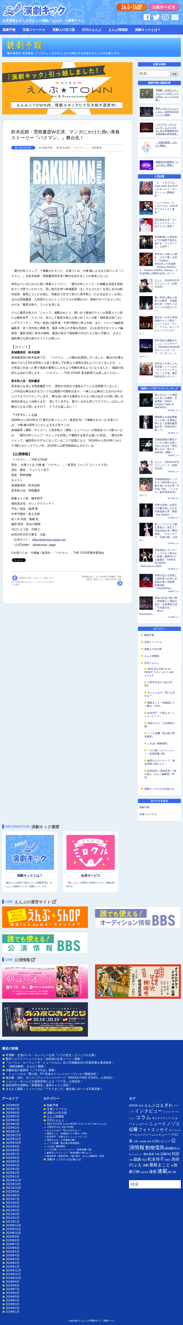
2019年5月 (12, 1296)
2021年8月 (12, 1195)
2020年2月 (12, 1262)
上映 (135, 1141)
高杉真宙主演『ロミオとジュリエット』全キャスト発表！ (166, 223)
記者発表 (144, 1172)
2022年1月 (12, 1176)
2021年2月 (12, 1217)
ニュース (157, 1123)
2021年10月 (13, 1187)
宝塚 (157, 1154)
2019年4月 (12, 1300)
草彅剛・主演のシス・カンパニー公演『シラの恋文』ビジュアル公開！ (51, 1055)
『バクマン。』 (81, 147)
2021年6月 (12, 1202)
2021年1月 (12, 1221)
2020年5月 (12, 1251)
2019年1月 (12, 1311)
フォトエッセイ (153, 1129)
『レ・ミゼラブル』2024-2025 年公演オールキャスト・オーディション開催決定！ (166, 189)
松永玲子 (156, 1159)
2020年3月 (12, 1259)
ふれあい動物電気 (157, 743)
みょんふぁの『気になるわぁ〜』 (64, 1130)
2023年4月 (12, 1120)
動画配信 (171, 1148)
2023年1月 (12, 1131)
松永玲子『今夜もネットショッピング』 (68, 1136)
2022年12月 (13, 1135)
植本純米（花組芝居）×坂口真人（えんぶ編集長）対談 (160, 774)
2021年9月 (12, 1191)
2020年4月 (12, 1255)
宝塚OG (165, 1154)
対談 (175, 1154)
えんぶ (149, 1105)
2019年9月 (12, 1281)
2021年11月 (13, 1184)
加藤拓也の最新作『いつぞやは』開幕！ (31, 1070)
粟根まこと (159, 1164)
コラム (143, 1117)
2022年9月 (12, 1146)
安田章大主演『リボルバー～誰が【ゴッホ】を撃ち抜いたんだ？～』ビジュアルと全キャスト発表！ (33, 581)
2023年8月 (12, 1105)
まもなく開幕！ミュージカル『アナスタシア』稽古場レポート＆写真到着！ (54, 1088)
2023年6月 (12, 1112)
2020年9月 (12, 1236)
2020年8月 (12, 1240)
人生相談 (142, 1141)
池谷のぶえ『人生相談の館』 (62, 1140)
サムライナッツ (161, 1118)
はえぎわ (164, 1105)
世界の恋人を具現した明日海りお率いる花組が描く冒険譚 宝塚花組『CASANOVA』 (166, 582)
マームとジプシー (139, 1134)
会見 (149, 1141)
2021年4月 (12, 1210)
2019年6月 (12, 1292)
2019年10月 (13, 1277)
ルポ (153, 1135)
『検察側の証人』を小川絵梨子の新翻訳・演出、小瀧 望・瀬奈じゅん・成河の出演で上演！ (101, 578)
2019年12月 (13, 1270)
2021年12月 (13, 1180)
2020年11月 (13, 1229)
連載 (162, 1171)
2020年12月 (13, 1225)
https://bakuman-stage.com (49, 539)
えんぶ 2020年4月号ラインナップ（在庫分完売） (167, 283)
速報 (153, 1171)
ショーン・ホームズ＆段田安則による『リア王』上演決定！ (44, 1081)
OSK (141, 1105)
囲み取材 (149, 1154)
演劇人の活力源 (63, 29)
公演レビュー (161, 1141)
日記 (144, 1159)
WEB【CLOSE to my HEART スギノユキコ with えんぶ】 (159, 672)
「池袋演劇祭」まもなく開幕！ (26, 1066)
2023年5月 (12, 1116)
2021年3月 (12, 1214)
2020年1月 (12, 1266)
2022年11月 (13, 1138)
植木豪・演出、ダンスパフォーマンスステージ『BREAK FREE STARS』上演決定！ (60, 1077)
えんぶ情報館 (118, 29)
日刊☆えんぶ (91, 29)
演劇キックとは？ (148, 29)
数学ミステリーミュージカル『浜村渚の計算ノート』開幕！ (167, 111)
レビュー (161, 1134)
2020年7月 (12, 1244)
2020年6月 (12, 1247)
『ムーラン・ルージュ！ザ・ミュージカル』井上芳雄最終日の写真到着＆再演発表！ (60, 1062)
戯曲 (137, 1159)
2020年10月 (13, 1232)
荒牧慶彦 (97, 147)
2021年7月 (12, 1199)
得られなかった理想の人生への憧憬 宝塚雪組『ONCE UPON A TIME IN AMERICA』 (166, 401)
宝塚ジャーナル (34, 29)
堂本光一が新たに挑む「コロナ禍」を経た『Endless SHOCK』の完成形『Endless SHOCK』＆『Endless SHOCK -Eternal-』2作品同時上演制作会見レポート (158, 264)
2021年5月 (12, 1206)
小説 (131, 1160)
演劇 (146, 1165)
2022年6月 (12, 1157)
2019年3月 (12, 1304)
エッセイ (167, 1112)
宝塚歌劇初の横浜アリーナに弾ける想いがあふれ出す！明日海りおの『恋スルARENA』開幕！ (166, 446)
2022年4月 (12, 1165)
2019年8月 (12, 1285)
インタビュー (148, 1110)
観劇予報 (9, 29)
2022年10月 (13, 1142)
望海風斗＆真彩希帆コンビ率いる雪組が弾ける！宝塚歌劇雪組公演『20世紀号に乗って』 (166, 423)
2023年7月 (12, 1108)
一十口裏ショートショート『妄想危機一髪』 (70, 1149)
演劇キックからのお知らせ (159, 788)
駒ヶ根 (172, 1172)
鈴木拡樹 (65, 147)
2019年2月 (12, 1307)
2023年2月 (12, 1127)
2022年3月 (12, 1169)
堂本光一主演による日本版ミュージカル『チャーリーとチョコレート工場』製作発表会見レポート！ (166, 370)
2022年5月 (12, 1161)
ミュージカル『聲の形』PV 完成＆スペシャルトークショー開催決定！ (52, 1073)
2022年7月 (12, 1154)
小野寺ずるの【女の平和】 (61, 1127)
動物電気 (155, 1147)
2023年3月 (12, 1123)
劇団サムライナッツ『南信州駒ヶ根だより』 (70, 1152)
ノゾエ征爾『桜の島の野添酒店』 (64, 1143)
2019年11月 (13, 1274)
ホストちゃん (175, 1130)
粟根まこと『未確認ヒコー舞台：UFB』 (68, 1133)
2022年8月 (12, 1150)
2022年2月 (12, 1172)
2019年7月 (12, 1289)
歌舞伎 (168, 1160)
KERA (133, 1105)
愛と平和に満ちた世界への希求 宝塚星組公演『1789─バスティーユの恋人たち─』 (166, 304)
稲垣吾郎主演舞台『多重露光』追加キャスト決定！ (38, 1085)
